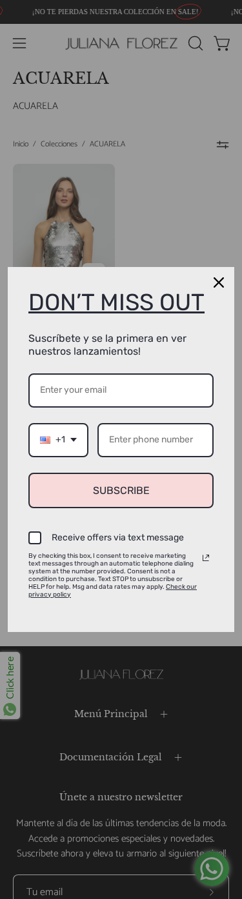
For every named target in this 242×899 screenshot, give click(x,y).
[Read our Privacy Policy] (206, 558)
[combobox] (58, 440)
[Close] (218, 282)
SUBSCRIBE (121, 490)
